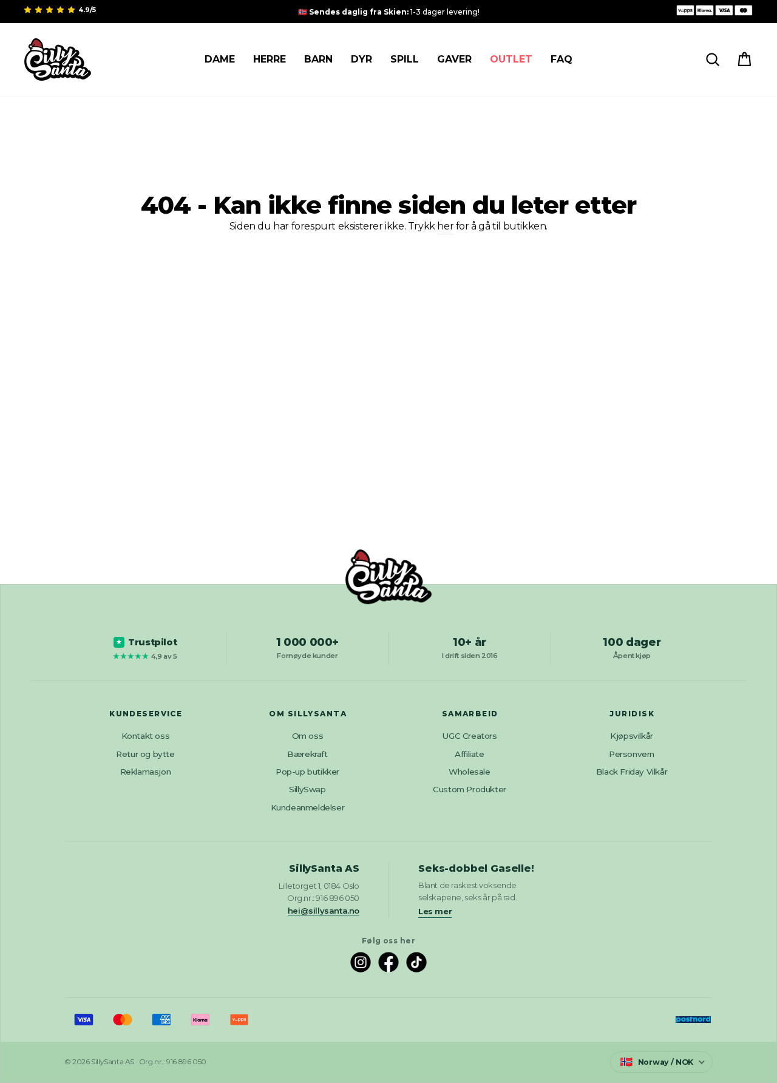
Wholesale (469, 771)
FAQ (561, 59)
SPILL (404, 59)
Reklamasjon (145, 771)
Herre (269, 59)
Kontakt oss (145, 736)
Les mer (435, 911)
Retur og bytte (145, 754)
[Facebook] (388, 962)
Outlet (511, 59)
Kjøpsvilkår (631, 736)
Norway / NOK (656, 1062)
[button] (50, 9)
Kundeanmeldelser (308, 807)
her (445, 226)
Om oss (308, 736)
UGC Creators (469, 736)
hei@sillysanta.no (323, 910)
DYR (361, 59)
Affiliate (469, 754)
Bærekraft (307, 754)
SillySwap (307, 789)
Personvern (631, 754)
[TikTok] (416, 962)
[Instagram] (361, 962)
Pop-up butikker (307, 771)
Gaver (454, 59)
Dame (220, 59)
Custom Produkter (469, 789)
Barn (318, 59)
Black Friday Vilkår (631, 771)
